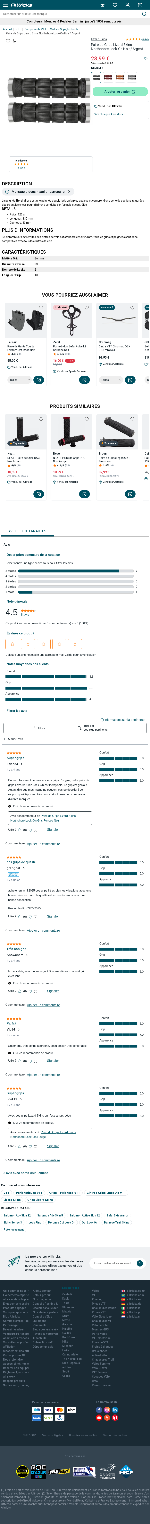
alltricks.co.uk (136, 1290)
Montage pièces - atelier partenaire (38, 192)
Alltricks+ (9, 1376)
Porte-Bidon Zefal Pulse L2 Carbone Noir (69, 348)
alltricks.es (134, 1299)
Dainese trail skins (116, 1222)
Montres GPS (100, 1329)
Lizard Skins (99, 39)
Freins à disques (102, 1346)
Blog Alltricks (11, 1316)
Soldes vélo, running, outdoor (22, 1385)
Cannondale (70, 1354)
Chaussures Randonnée (107, 1308)
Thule (65, 1302)
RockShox (68, 1337)
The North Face (72, 1358)
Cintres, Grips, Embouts (64, 29)
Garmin (67, 1324)
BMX (95, 1380)
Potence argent (14, 1229)
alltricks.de (134, 1303)
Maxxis (66, 1311)
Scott (65, 1371)
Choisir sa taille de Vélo (48, 1308)
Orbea (66, 1375)
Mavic (66, 1320)
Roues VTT (99, 1312)
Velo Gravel (99, 1368)
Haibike (67, 1328)
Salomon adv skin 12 (17, 1215)
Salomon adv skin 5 (50, 1215)
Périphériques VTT (29, 1192)
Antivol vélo (99, 1355)
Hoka (65, 1350)
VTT (18, 29)
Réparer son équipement (19, 1368)
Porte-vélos (99, 1333)
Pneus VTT (98, 1303)
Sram (65, 1315)
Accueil (7, 29)
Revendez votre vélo (46, 1333)
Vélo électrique (102, 1316)
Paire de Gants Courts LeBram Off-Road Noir (21, 348)
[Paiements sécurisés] (54, 1414)
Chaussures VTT (102, 1320)
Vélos (95, 1290)
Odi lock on (89, 1222)
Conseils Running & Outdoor (51, 1303)
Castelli (67, 1294)
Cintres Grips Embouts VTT (106, 1192)
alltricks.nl (133, 1316)
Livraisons (39, 1320)
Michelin (67, 1345)
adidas (66, 1367)
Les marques (70, 1287)
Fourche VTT (100, 1342)
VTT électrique (101, 1338)
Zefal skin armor (117, 1215)
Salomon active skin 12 (85, 1215)
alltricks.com (135, 1295)
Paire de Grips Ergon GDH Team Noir (114, 459)
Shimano (68, 1307)
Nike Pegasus (71, 1362)
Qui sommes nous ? (16, 1290)
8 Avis (21, 167)
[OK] (140, 1263)
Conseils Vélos (42, 1316)
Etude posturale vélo (46, 1329)
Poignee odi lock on (61, 1222)
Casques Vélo (101, 1376)
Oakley (66, 1333)
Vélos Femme (101, 1363)
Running (97, 1299)
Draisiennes (99, 1351)
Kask (65, 1298)
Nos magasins (42, 1299)
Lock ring (35, 1222)
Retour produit (42, 1295)
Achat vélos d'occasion (18, 1338)
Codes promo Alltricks (17, 1355)
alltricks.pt (133, 1312)
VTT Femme (99, 1372)
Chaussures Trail (103, 1359)
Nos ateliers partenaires (48, 1312)
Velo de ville (100, 1325)
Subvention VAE (43, 1342)
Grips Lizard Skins (40, 1199)
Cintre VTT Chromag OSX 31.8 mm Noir (114, 348)
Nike (65, 1341)
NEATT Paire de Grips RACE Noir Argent (24, 459)
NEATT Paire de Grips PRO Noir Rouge (69, 459)
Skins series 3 (13, 1222)
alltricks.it (133, 1308)
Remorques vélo (102, 1385)
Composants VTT (35, 29)
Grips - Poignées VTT (64, 1192)
